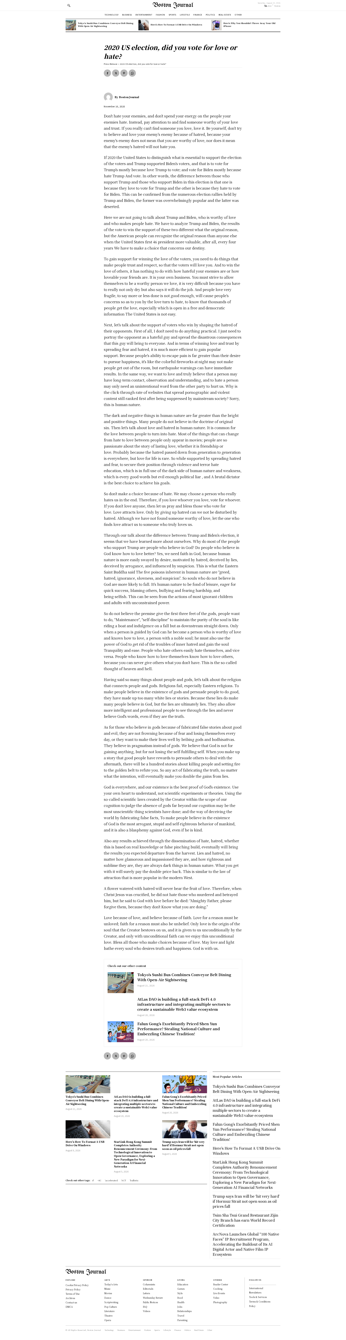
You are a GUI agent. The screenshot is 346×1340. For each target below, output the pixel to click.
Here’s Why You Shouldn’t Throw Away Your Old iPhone (249, 24)
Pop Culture (110, 1306)
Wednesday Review (153, 1297)
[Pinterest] (124, 73)
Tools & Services (258, 1297)
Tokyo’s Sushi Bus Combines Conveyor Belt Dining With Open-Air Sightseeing (105, 24)
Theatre (108, 1315)
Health (180, 1302)
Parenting (182, 1320)
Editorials (148, 1288)
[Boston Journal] (109, 97)
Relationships (184, 1311)
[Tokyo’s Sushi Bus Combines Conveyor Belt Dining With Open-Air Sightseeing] (71, 25)
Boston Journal (129, 97)
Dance (107, 1297)
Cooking (217, 1288)
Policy (252, 1306)
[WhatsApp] (132, 73)
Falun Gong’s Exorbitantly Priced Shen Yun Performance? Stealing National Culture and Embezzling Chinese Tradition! (178, 1028)
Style (180, 1293)
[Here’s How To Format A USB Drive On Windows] (143, 25)
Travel (180, 1315)
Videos (146, 1311)
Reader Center (220, 1284)
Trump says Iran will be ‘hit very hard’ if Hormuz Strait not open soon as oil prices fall (183, 1145)
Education (182, 1284)
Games (181, 1288)
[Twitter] (115, 73)
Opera (107, 1320)
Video (216, 1297)
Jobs (179, 1306)
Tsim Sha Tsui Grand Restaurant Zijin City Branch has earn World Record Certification (245, 1220)
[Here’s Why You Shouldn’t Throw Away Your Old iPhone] (216, 25)
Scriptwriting (111, 1302)
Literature (109, 1311)
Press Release (110, 64)
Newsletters (255, 1292)
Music (107, 1288)
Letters (146, 1293)
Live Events (219, 1293)
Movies (108, 1293)
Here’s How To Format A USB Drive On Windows (176, 24)
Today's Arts (111, 1284)
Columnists (149, 1284)
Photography (220, 1302)
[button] (69, 5)
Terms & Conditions (259, 1301)
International (256, 1288)
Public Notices (150, 1302)
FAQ (145, 1306)
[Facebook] (107, 73)
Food (180, 1297)
